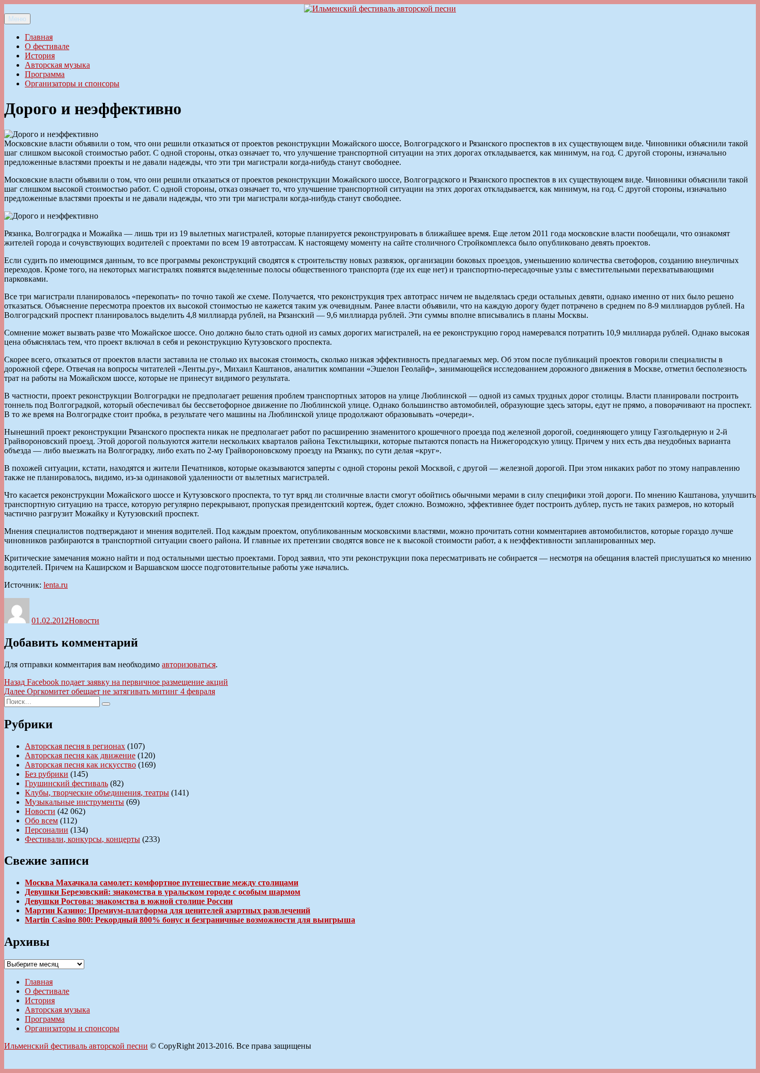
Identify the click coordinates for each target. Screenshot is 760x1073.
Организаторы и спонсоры (72, 83)
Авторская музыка (57, 64)
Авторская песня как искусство (80, 764)
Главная (39, 37)
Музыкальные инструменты (74, 802)
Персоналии (46, 829)
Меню (17, 19)
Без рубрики (46, 774)
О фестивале (47, 46)
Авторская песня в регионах (75, 746)
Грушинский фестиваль (66, 783)
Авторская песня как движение (80, 755)
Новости (84, 620)
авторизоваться (189, 664)
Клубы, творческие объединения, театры (97, 792)
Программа (45, 74)
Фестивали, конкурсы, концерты (82, 839)
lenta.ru (55, 584)
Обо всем (41, 820)
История (40, 55)
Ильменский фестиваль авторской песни (76, 1045)
